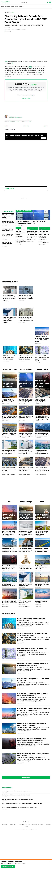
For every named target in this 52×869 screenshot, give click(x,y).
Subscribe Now (7, 866)
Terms (26, 826)
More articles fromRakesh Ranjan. (15, 117)
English (23, 2)
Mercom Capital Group (38, 824)
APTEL (30, 67)
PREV (6, 126)
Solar (30, 121)
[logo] (5, 2)
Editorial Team (13, 824)
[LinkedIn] (28, 822)
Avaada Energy (12, 121)
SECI (26, 121)
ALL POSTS (26, 126)
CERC (18, 121)
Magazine (21, 6)
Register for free (26, 98)
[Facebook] (23, 822)
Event (12, 6)
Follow (6, 61)
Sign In (33, 95)
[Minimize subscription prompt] (49, 862)
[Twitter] (26, 822)
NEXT (45, 126)
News (2, 6)
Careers (28, 824)
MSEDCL (22, 121)
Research (7, 6)
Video (16, 6)
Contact (21, 824)
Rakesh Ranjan (14, 29)
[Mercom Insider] (9, 12)
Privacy (48, 824)
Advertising (5, 824)
